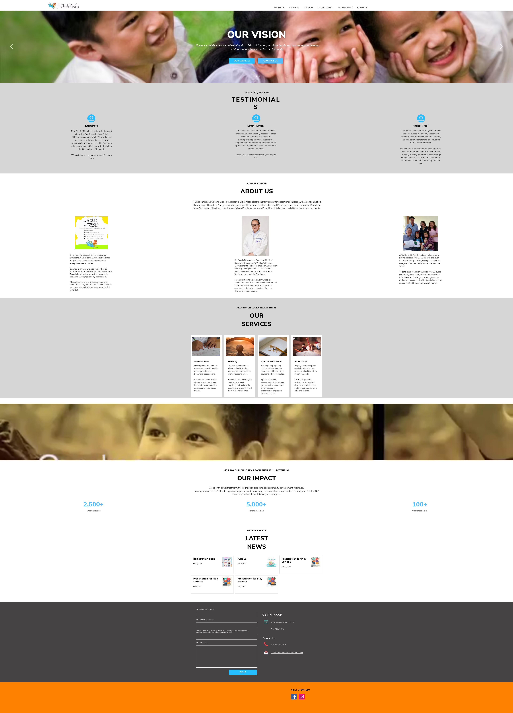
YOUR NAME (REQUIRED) (205, 609)
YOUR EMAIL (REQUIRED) (205, 620)
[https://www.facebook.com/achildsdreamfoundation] (294, 696)
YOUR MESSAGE (202, 643)
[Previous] (11, 46)
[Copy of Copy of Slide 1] (259, 76)
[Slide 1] (253, 76)
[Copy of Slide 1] (256, 76)
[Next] (501, 46)
